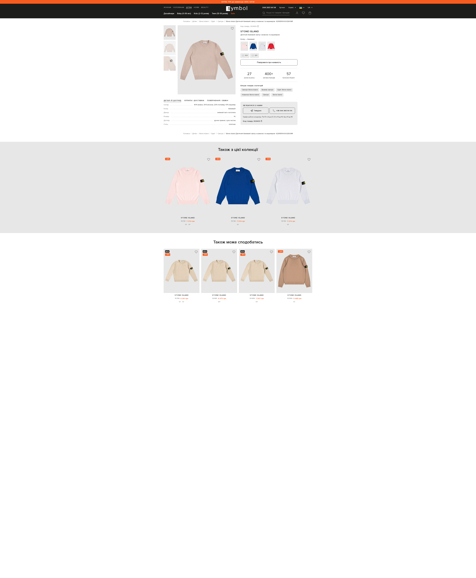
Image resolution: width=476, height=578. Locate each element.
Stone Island (249, 31)
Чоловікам (178, 7)
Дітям (189, 7)
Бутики (282, 7)
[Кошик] (309, 13)
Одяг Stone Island (284, 90)
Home (196, 7)
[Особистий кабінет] (297, 13)
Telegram (257, 111)
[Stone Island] (181, 271)
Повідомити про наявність (269, 62)
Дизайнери (169, 13)
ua (309, 7)
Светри (266, 95)
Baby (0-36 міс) (184, 13)
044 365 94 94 (269, 7)
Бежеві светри (267, 90)
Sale (233, 13)
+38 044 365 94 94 (284, 111)
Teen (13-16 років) (220, 13)
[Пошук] (263, 12)
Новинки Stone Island (250, 95)
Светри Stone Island (250, 90)
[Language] (301, 8)
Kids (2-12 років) (201, 13)
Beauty (204, 7)
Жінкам (167, 7)
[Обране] (303, 13)
